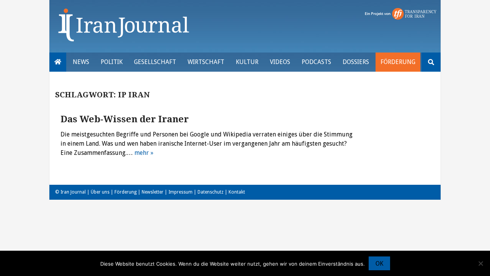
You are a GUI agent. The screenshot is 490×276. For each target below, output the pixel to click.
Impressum (180, 192)
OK (379, 263)
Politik (111, 62)
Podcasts (316, 62)
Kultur (247, 62)
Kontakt (237, 192)
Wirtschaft (206, 62)
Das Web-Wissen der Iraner (124, 119)
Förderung (398, 62)
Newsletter (152, 192)
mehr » (144, 152)
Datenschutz (211, 192)
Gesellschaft (155, 62)
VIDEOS (280, 62)
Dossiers (356, 62)
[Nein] (480, 263)
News (81, 62)
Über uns (100, 192)
